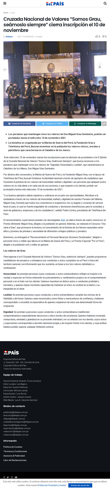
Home (5, 12)
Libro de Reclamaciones (14, 460)
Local (12, 12)
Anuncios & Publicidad (14, 455)
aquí (63, 220)
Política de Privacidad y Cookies (52, 485)
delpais (9, 36)
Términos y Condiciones (15, 451)
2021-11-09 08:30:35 (25, 36)
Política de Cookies (12, 446)
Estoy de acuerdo (80, 485)
